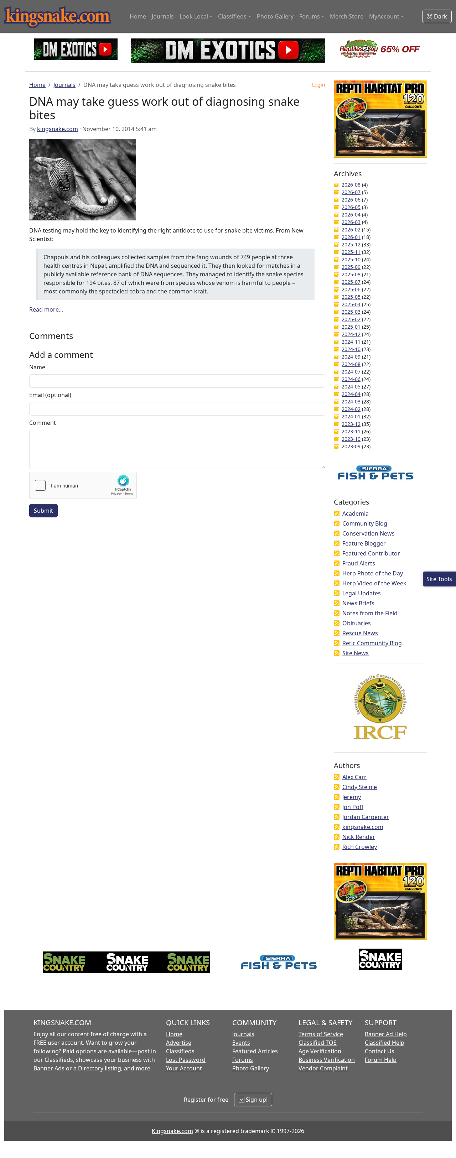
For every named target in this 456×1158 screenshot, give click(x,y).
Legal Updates (361, 593)
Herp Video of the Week (374, 583)
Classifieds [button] (232, 16)
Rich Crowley (359, 847)
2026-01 (351, 237)
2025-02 (351, 319)
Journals (163, 16)
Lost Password (186, 1060)
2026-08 (351, 184)
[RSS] (337, 513)
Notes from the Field (370, 613)
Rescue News (360, 633)
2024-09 (351, 356)
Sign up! (256, 1100)
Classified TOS (318, 1043)
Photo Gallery (275, 16)
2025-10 (351, 259)
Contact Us (379, 1051)
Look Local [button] (194, 16)
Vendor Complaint (323, 1068)
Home (138, 16)
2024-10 (351, 349)
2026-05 (351, 207)
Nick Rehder (358, 837)
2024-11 (351, 341)
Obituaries (356, 623)
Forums (242, 1060)
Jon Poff (352, 807)
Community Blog (364, 523)
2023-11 (351, 431)
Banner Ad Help (386, 1034)
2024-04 (351, 394)
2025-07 (351, 281)
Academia (355, 513)
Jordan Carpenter (365, 817)
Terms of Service (321, 1034)
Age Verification (320, 1051)
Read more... (46, 309)
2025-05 (351, 296)
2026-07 (351, 192)
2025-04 (351, 304)
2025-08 (351, 274)
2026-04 (351, 214)
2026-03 (351, 222)
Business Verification (327, 1060)
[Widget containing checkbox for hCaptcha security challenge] (83, 485)
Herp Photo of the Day (372, 573)
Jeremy (351, 797)
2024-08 (351, 364)
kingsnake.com (57, 129)
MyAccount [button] (384, 16)
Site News (355, 653)
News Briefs (358, 603)
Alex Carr (354, 777)
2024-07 (351, 371)
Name (37, 367)
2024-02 (351, 409)
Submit (43, 511)
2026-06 (351, 199)
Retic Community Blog (372, 643)
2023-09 (351, 446)
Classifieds (180, 1051)
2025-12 (351, 244)
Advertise (178, 1043)
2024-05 (351, 386)
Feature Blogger (364, 543)
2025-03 (351, 311)
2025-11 (351, 252)
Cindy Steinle (359, 787)
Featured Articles (255, 1051)
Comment (42, 423)
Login (318, 84)
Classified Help (384, 1043)
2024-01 (351, 416)
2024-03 (351, 401)
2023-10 (351, 438)
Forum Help (381, 1060)
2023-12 (351, 424)
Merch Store (346, 16)
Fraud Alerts (358, 563)
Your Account (184, 1068)
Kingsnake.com (172, 1131)
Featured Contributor (371, 553)
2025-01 (351, 326)
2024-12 (351, 334)
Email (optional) (50, 395)
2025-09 (351, 267)
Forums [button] (309, 16)
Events (241, 1043)
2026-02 (351, 229)
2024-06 (351, 379)
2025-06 (351, 289)
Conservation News (368, 533)
